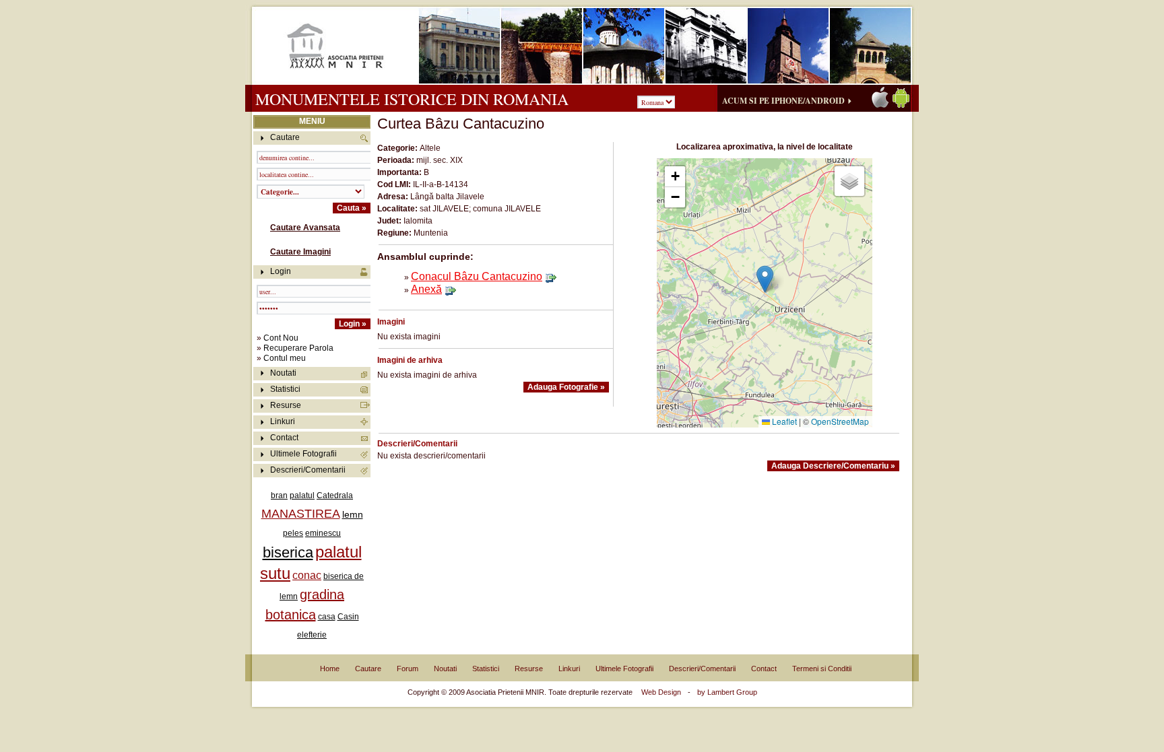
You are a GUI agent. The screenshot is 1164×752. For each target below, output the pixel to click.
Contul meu (284, 358)
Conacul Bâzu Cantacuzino (476, 276)
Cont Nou (280, 338)
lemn (352, 514)
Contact (284, 437)
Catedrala (335, 495)
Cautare (368, 668)
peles (293, 533)
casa (326, 616)
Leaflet (783, 421)
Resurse (285, 405)
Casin (348, 616)
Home (330, 668)
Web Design (661, 692)
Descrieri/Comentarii (308, 470)
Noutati (283, 373)
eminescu (323, 533)
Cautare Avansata (305, 227)
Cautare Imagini (300, 252)
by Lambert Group (727, 692)
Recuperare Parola (298, 348)
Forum (407, 668)
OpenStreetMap (840, 421)
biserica (288, 552)
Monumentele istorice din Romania (412, 99)
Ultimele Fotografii (303, 453)
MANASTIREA (300, 513)
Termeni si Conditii (821, 668)
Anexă (426, 289)
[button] (764, 279)
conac (306, 575)
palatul (302, 495)
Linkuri (282, 421)
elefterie (312, 635)
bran (279, 495)
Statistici (285, 389)
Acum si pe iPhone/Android (783, 100)
